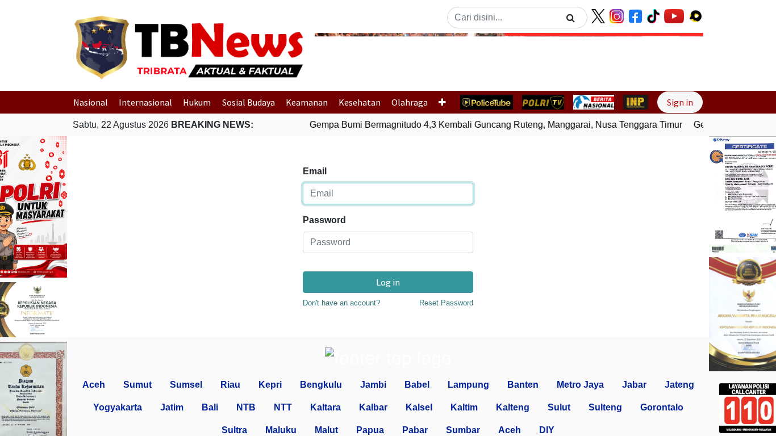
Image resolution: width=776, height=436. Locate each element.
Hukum (197, 102)
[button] (344, 58)
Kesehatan (360, 102)
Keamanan (307, 102)
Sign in (680, 102)
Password (324, 220)
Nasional (90, 102)
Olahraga (409, 102)
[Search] (571, 17)
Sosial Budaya (248, 102)
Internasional (145, 102)
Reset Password (446, 303)
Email (315, 171)
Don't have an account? (341, 303)
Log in (388, 282)
